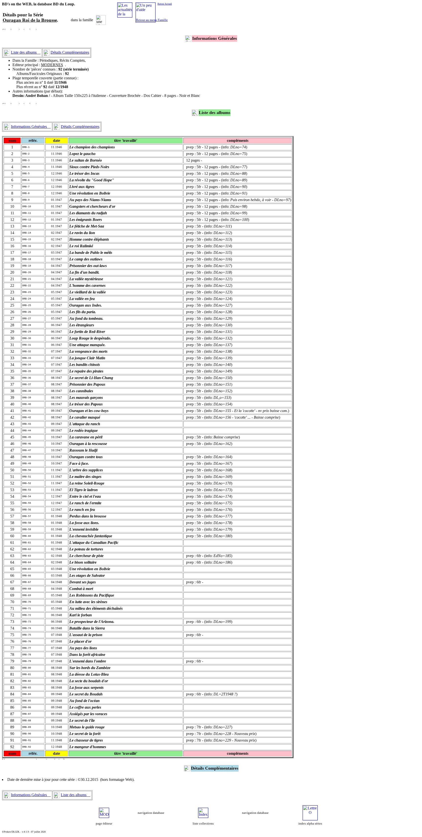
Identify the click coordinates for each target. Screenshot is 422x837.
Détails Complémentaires (70, 52)
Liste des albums (26, 52)
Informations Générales (31, 126)
